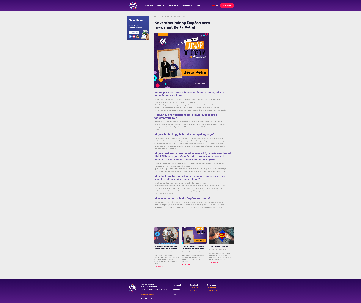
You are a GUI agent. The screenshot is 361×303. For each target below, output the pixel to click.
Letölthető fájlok (213, 290)
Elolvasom (159, 266)
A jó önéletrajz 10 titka (218, 246)
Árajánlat (194, 290)
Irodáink (160, 5)
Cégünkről (194, 288)
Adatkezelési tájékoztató (148, 294)
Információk (212, 288)
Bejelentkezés (227, 5)
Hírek (198, 5)
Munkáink (149, 5)
